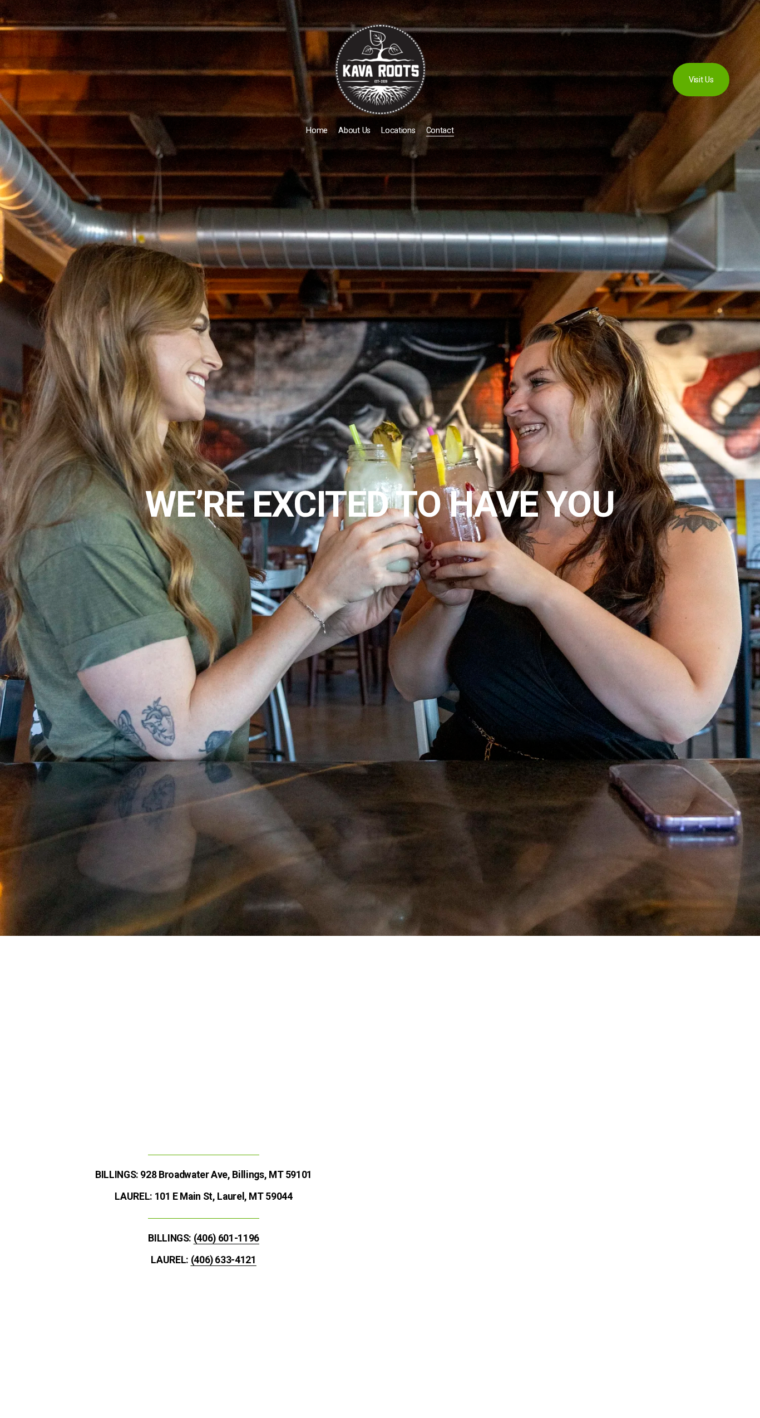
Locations (398, 130)
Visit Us (701, 80)
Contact (440, 130)
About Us (354, 130)
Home (317, 130)
